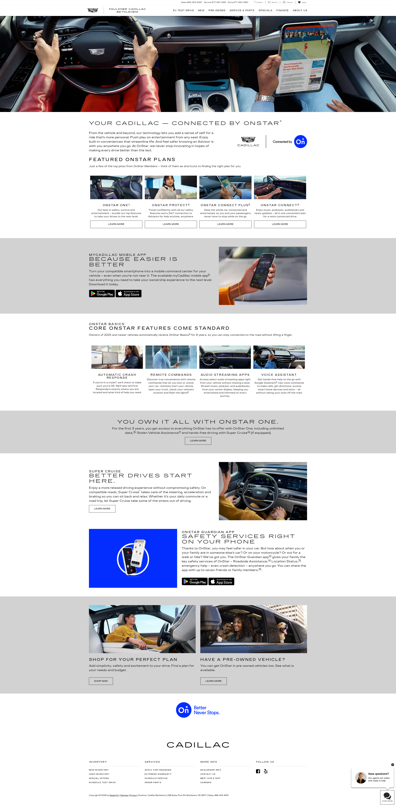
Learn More (116, 224)
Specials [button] (265, 10)
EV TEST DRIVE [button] (183, 10)
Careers (205, 783)
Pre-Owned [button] (217, 10)
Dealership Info (210, 770)
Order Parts (153, 783)
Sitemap (124, 795)
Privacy (133, 795)
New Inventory (99, 770)
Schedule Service (156, 778)
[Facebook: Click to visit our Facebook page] (259, 771)
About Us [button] (300, 10)
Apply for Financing (158, 770)
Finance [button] (282, 10)
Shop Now (101, 681)
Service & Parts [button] (242, 10)
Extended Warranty (158, 774)
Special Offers (99, 778)
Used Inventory (99, 774)
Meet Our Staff (210, 778)
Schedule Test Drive (102, 783)
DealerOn (114, 795)
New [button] (201, 10)
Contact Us (208, 774)
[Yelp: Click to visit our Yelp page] (267, 771)
